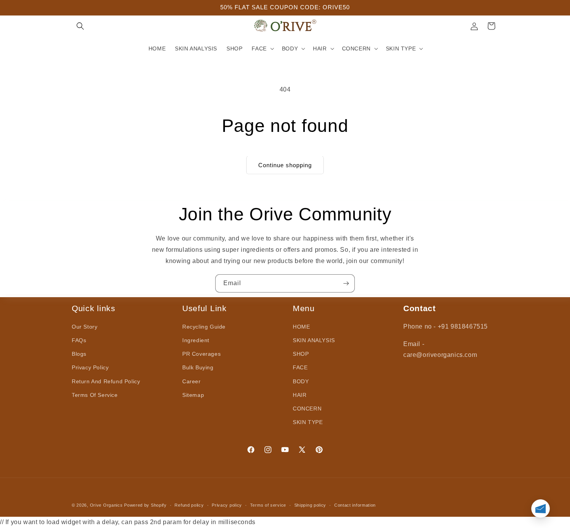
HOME (301, 327)
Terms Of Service (95, 395)
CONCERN (307, 408)
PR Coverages (201, 354)
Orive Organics (106, 505)
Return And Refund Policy (106, 381)
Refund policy (189, 505)
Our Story (84, 327)
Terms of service (268, 505)
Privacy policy (227, 505)
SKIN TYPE (308, 422)
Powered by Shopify (145, 505)
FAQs (79, 341)
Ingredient (195, 341)
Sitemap (193, 395)
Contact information (355, 505)
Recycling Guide (204, 327)
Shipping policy (310, 505)
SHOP (301, 354)
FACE (300, 368)
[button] (80, 26)
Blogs (79, 354)
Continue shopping (285, 165)
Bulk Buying (198, 368)
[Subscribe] (345, 283)
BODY (301, 381)
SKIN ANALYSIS (314, 341)
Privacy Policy (90, 368)
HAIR (299, 395)
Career (191, 381)
